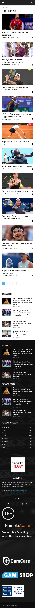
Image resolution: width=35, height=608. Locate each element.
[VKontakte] (26, 504)
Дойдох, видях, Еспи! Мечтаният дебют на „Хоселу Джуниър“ (22, 323)
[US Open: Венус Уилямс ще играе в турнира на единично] (17, 104)
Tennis (4, 29)
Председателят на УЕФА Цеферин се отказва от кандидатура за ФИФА (20, 333)
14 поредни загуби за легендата (17, 166)
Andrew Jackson (6, 119)
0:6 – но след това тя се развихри (17, 191)
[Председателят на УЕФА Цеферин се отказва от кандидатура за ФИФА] (6, 333)
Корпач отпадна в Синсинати (15, 141)
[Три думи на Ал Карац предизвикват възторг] (17, 49)
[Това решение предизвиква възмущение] (17, 22)
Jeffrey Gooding (6, 169)
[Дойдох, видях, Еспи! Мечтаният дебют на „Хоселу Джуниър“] (6, 324)
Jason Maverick (6, 64)
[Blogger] (8, 504)
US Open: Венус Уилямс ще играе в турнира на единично (17, 115)
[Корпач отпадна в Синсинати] (17, 131)
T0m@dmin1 (5, 144)
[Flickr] (17, 504)
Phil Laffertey (5, 37)
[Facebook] (13, 504)
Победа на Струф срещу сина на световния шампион (16, 217)
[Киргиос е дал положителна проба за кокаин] (17, 77)
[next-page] (15, 283)
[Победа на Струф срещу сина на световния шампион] (17, 206)
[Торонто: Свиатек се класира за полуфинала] (17, 260)
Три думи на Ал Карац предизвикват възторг (12, 61)
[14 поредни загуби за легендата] (17, 156)
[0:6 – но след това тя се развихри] (17, 181)
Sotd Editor (5, 92)
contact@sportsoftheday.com (18, 491)
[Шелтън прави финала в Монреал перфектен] (17, 233)
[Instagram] (22, 504)
